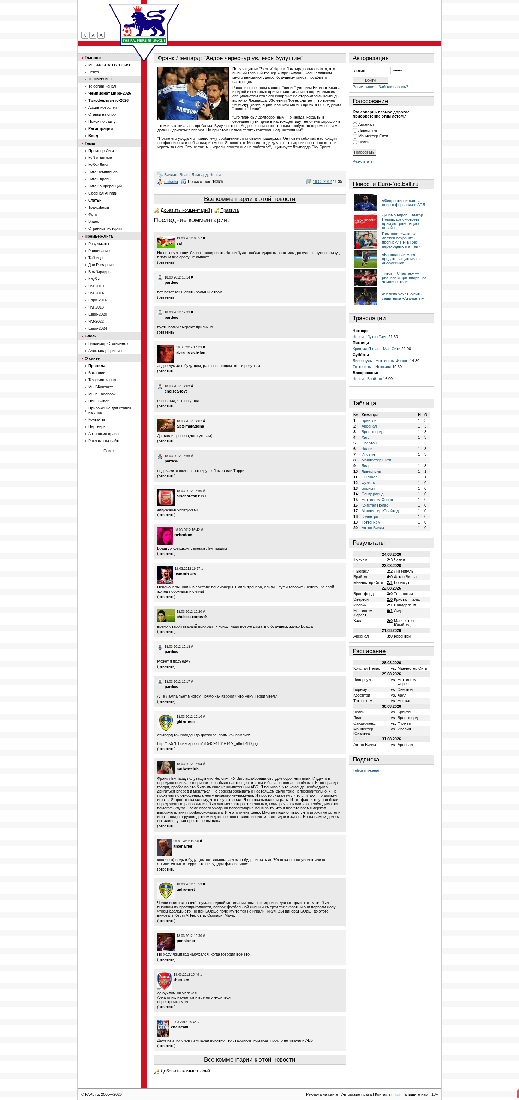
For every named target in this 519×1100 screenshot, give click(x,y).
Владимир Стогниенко (108, 343)
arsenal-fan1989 (191, 496)
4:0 (390, 577)
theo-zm (181, 980)
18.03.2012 (322, 181)
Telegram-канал (366, 770)
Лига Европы (99, 179)
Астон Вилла (373, 528)
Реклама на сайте (104, 440)
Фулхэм (369, 482)
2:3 (390, 560)
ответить (166, 262)
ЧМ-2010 (96, 286)
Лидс (366, 466)
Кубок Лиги (98, 165)
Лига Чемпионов (103, 172)
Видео (93, 221)
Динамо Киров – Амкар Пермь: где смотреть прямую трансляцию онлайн (402, 221)
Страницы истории (105, 228)
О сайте (92, 358)
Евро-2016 (97, 300)
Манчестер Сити (373, 136)
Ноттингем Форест (378, 499)
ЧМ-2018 (96, 307)
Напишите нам (415, 1094)
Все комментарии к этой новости (250, 199)
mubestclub (188, 769)
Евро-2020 (97, 314)
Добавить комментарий (185, 210)
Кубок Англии (100, 158)
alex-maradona (190, 426)
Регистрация (364, 87)
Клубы (94, 279)
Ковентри (370, 516)
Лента (93, 72)
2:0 (390, 599)
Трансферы (98, 207)
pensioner (186, 941)
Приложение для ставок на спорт (109, 410)
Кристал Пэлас (375, 505)
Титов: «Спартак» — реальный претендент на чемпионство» (404, 277)
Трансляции (369, 318)
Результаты (363, 161)
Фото (92, 214)
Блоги (91, 336)
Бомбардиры (99, 272)
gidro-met (186, 721)
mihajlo (171, 181)
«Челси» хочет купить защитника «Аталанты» (403, 296)
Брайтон (369, 420)
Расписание (369, 651)
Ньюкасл (369, 477)
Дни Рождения (101, 265)
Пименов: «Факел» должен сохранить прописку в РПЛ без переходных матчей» (401, 240)
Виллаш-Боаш (177, 175)
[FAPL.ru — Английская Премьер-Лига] (144, 25)
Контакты (96, 419)
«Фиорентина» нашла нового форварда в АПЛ (403, 202)
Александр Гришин (105, 350)
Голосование (370, 101)
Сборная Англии (102, 193)
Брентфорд (372, 432)
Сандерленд (372, 494)
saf (179, 243)
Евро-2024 (97, 328)
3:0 (390, 594)
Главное (93, 57)
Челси (215, 175)
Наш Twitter (98, 401)
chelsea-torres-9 (192, 617)
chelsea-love (176, 391)
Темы (90, 143)
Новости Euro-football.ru (385, 184)
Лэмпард (200, 175)
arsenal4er (182, 846)
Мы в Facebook (102, 394)
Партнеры (97, 426)
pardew (171, 282)
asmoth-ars (185, 574)
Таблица (364, 403)
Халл (366, 437)
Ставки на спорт (103, 114)
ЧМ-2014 (96, 293)
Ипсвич (368, 454)
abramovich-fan (190, 352)
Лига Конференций (105, 186)
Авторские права (103, 433)
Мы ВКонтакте (101, 387)
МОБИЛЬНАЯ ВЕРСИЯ (109, 65)
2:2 (390, 571)
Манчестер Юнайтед (380, 511)
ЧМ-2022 (96, 321)
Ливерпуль (368, 130)
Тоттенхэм (371, 522)
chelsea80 (180, 1027)
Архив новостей (102, 107)
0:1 (390, 611)
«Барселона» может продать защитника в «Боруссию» (401, 258)
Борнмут (369, 488)
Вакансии (96, 373)
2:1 (390, 582)
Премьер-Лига (101, 151)
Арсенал (366, 124)
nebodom (183, 535)
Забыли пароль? (393, 87)
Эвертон (369, 443)
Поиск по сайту (102, 121)
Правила (229, 210)
